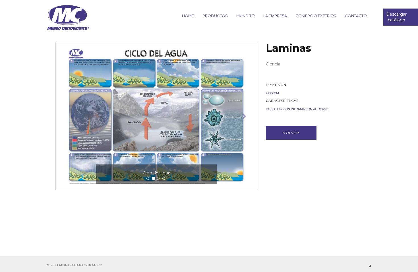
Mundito (245, 15)
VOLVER (291, 133)
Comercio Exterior (315, 15)
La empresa (275, 15)
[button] (70, 116)
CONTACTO (356, 15)
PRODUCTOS (215, 15)
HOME (188, 15)
